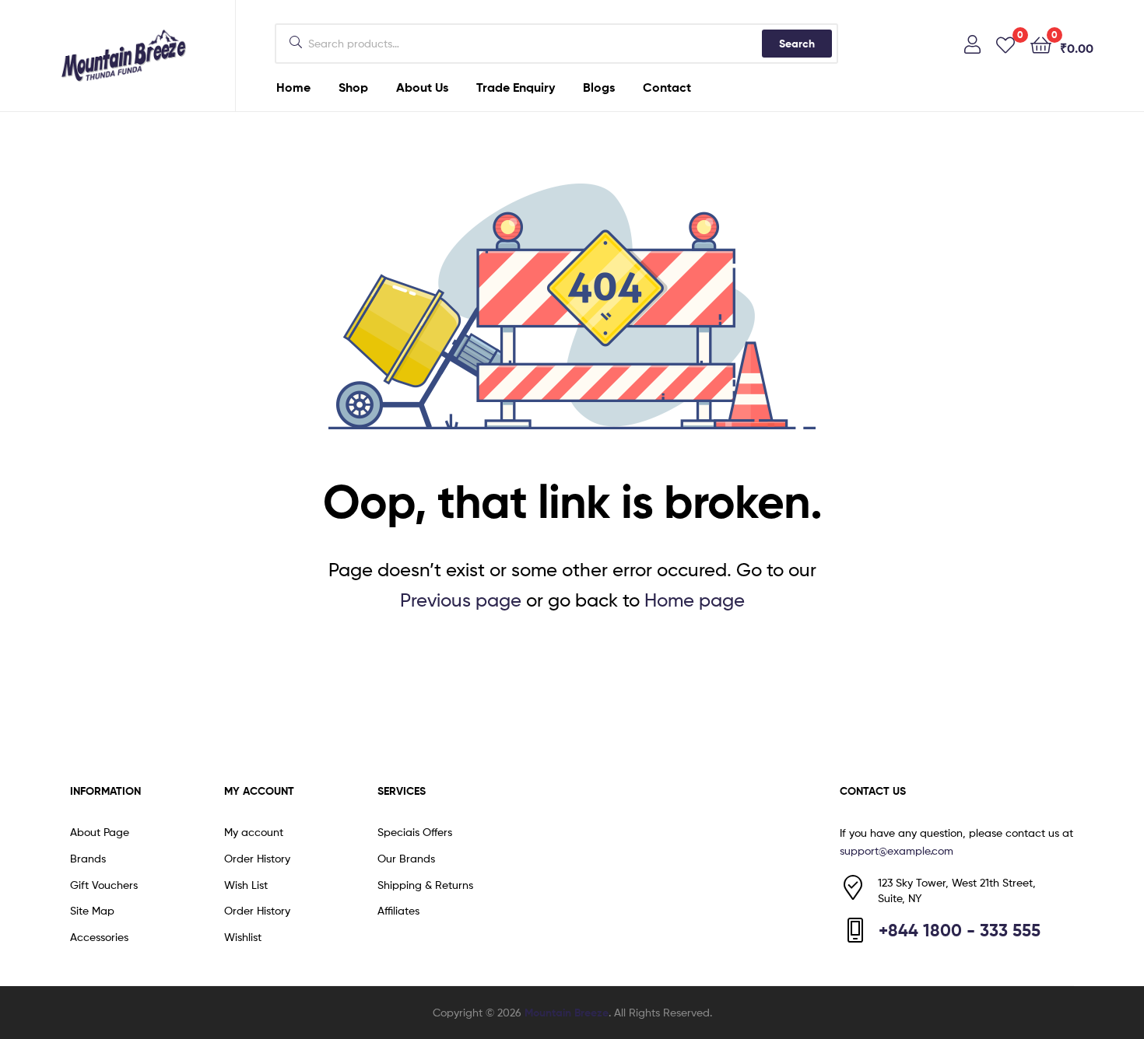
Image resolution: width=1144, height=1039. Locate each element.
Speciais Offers (414, 831)
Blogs (599, 87)
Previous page (460, 600)
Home (293, 87)
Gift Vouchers (104, 884)
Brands (88, 858)
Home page (694, 600)
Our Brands (406, 858)
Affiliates (398, 910)
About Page (99, 831)
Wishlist (242, 936)
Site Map (92, 910)
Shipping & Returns (425, 884)
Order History (257, 858)
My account (253, 831)
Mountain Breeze (567, 1013)
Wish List (246, 884)
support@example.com (896, 850)
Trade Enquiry (515, 87)
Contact (667, 87)
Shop (353, 87)
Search (797, 44)
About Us (422, 87)
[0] (1005, 44)
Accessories (99, 936)
